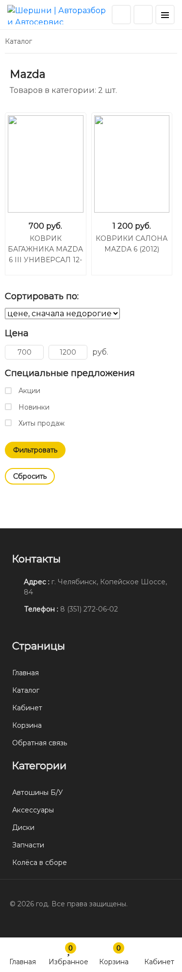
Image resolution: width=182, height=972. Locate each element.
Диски (23, 827)
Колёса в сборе (39, 862)
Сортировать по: (42, 296)
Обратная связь (39, 742)
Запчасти (28, 845)
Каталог (25, 690)
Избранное (68, 954)
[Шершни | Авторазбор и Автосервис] (58, 13)
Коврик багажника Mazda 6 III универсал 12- (45, 249)
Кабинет (159, 961)
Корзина (114, 954)
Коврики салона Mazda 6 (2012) (131, 243)
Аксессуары (33, 810)
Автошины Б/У (37, 792)
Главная (22, 961)
